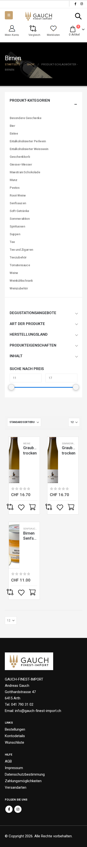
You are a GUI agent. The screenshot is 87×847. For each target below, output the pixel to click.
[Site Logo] (38, 16)
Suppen (15, 234)
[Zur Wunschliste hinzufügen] (21, 507)
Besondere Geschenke (26, 118)
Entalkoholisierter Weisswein (29, 149)
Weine (26, 443)
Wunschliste (14, 742)
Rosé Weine (18, 195)
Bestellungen (15, 729)
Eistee (14, 133)
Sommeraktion (71, 443)
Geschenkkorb (20, 157)
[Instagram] (82, 4)
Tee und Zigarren (21, 249)
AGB (8, 761)
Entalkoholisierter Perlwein (28, 141)
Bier (12, 126)
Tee (12, 242)
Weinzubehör (19, 288)
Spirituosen (17, 226)
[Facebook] (75, 4)
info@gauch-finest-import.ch (38, 711)
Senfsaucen (30, 528)
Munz (13, 180)
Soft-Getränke (19, 211)
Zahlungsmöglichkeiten (23, 781)
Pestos (15, 187)
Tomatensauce (20, 265)
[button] (78, 16)
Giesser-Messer (21, 164)
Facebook (9, 809)
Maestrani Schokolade (25, 172)
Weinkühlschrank (21, 280)
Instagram (18, 809)
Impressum (14, 768)
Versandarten (15, 787)
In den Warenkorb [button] (33, 507)
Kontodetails (15, 736)
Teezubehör (18, 257)
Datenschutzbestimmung (25, 774)
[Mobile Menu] (9, 15)
